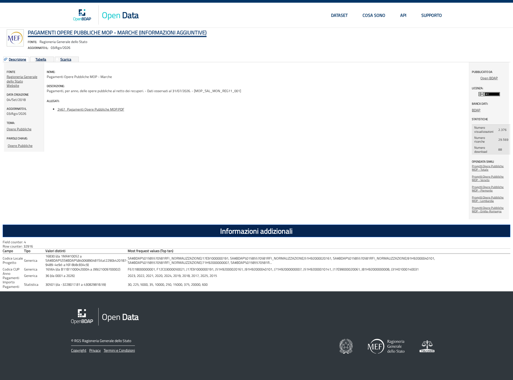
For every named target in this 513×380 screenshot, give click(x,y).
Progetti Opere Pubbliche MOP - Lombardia (488, 199)
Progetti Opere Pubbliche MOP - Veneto (488, 178)
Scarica (65, 59)
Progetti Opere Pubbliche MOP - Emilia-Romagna (488, 209)
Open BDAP (489, 78)
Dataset (339, 15)
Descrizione (17, 59)
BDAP (476, 110)
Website (13, 85)
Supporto (431, 15)
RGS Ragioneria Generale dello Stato (102, 340)
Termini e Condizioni (119, 350)
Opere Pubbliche (19, 129)
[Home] (82, 15)
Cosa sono (374, 15)
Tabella (41, 59)
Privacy (95, 350)
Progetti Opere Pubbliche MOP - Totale (488, 168)
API (403, 15)
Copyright (78, 350)
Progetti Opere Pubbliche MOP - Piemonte (488, 189)
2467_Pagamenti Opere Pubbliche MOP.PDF (90, 109)
